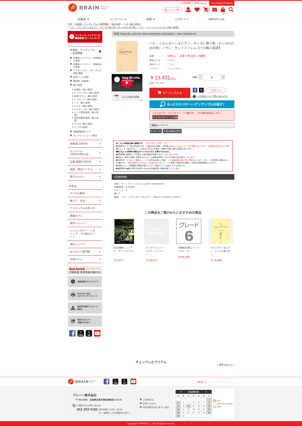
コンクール (116, 19)
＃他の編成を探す (172, 131)
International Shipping (222, 3)
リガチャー (182, 19)
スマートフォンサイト (223, 382)
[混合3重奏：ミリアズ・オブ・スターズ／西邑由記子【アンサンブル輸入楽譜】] (124, 231)
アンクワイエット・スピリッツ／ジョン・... (156, 251)
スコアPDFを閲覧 (130, 96)
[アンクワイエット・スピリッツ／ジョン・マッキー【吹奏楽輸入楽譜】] (156, 231)
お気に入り (216, 90)
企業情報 (186, 3)
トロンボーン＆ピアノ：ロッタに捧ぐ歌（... (220, 251)
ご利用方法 (148, 399)
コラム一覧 (173, 9)
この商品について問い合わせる (210, 96)
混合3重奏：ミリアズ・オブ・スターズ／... (123, 251)
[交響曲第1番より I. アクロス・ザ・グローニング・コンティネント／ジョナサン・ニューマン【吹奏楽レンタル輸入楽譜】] (188, 231)
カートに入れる (172, 92)
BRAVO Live (216, 19)
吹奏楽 (82, 19)
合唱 (149, 19)
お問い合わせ (200, 3)
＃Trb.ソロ (156, 131)
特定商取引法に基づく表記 (156, 407)
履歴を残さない (226, 365)
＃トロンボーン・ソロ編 (165, 117)
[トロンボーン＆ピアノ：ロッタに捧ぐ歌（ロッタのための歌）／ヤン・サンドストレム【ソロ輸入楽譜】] (221, 231)
